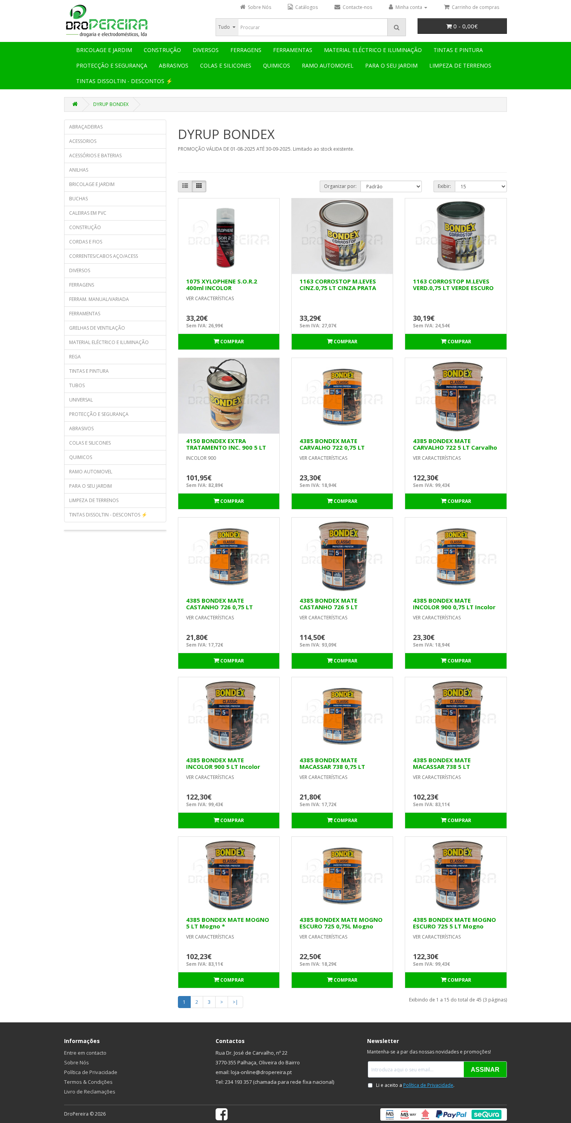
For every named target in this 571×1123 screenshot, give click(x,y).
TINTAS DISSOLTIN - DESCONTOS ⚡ (124, 81)
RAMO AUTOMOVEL (327, 65)
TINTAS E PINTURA (458, 50)
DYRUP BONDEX (111, 104)
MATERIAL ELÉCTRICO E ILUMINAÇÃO (373, 50)
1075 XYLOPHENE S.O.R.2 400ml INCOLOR (221, 284)
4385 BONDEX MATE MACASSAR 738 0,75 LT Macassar (332, 766)
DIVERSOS (206, 50)
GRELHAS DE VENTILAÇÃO (97, 328)
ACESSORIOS (82, 141)
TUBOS (77, 385)
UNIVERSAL (81, 399)
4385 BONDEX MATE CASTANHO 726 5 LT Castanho (328, 606)
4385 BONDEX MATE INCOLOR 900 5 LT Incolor (223, 763)
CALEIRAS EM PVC (87, 213)
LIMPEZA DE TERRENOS (460, 65)
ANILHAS (78, 170)
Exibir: (444, 186)
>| (235, 1002)
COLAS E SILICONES (225, 65)
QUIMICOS (276, 65)
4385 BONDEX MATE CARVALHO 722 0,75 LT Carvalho (332, 447)
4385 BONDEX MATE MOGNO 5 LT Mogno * (227, 923)
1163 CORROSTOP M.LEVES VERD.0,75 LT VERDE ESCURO (453, 284)
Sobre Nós (76, 1062)
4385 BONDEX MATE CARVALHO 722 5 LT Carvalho (455, 444)
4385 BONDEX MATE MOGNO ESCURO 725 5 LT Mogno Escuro (454, 926)
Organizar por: (340, 186)
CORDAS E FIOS (85, 241)
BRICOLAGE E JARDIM (104, 50)
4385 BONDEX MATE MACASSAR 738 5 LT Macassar (442, 766)
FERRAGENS (245, 50)
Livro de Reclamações (89, 1091)
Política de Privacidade (90, 1072)
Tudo (224, 27)
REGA (75, 356)
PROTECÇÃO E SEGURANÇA (111, 65)
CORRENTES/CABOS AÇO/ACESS (103, 256)
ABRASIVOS (173, 65)
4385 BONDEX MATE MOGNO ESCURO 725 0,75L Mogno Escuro (341, 926)
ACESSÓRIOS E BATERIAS (95, 155)
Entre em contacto (85, 1052)
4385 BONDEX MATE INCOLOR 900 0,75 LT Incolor (454, 603)
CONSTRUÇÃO (162, 50)
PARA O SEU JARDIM (391, 65)
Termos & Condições (88, 1081)
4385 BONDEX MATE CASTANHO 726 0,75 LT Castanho (219, 606)
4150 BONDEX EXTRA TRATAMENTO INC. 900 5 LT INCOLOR (226, 447)
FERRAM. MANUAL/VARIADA (99, 299)
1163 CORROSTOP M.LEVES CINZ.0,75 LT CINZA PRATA (337, 284)
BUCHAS (78, 198)
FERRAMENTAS (292, 50)
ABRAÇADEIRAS (86, 126)
